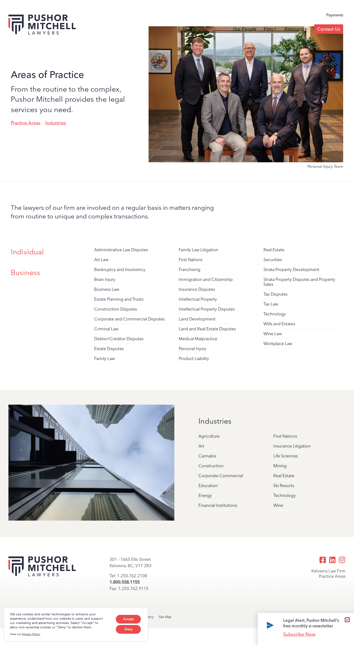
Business (25, 272)
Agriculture (209, 436)
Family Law (104, 358)
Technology (274, 313)
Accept (128, 619)
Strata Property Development (291, 269)
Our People (244, 29)
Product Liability (194, 358)
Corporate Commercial (220, 475)
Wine (278, 505)
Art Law (101, 259)
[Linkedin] (332, 560)
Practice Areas (211, 29)
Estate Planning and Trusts (119, 299)
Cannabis (207, 455)
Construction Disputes (115, 309)
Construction (210, 465)
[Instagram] (342, 560)
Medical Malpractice (198, 338)
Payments (334, 15)
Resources (295, 29)
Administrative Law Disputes (121, 249)
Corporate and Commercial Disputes (129, 318)
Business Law (106, 289)
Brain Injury (104, 279)
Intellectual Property (198, 299)
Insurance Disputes (197, 289)
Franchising (189, 269)
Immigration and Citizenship (206, 279)
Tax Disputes (275, 294)
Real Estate (273, 249)
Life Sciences (285, 455)
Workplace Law (277, 343)
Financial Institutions (217, 505)
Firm (268, 29)
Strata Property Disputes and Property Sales (299, 282)
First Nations (191, 259)
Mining (280, 465)
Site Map (165, 617)
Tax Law (270, 303)
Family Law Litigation (198, 249)
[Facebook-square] (322, 560)
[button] (347, 620)
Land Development (197, 318)
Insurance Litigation (292, 445)
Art (201, 445)
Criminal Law (106, 328)
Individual (27, 251)
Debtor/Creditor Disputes (119, 338)
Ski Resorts (283, 485)
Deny (128, 629)
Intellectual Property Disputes (207, 309)
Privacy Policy (31, 634)
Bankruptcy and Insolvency (119, 269)
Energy (205, 495)
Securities (272, 259)
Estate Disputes (109, 348)
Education (208, 485)
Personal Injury (192, 348)
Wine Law (272, 333)
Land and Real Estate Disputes (207, 328)
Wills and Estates (279, 323)
